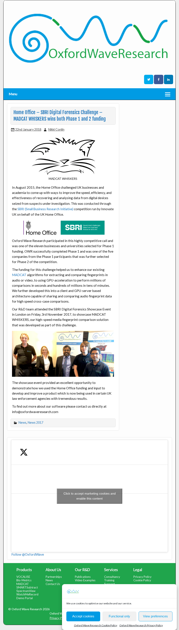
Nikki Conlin (56, 129)
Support (109, 584)
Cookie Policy (142, 580)
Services (111, 569)
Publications (83, 576)
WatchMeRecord (27, 594)
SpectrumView (25, 591)
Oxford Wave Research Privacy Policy (141, 625)
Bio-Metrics (23, 580)
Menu (13, 94)
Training (109, 580)
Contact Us (53, 584)
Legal (137, 569)
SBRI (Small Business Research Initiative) (45, 209)
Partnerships (54, 576)
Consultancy (112, 576)
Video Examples (85, 580)
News (22, 422)
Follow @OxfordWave (27, 554)
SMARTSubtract (27, 587)
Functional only (119, 616)
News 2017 (35, 422)
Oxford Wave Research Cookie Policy (95, 625)
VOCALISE (23, 576)
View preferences (155, 616)
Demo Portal (24, 598)
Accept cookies (83, 616)
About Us (53, 569)
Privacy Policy (142, 576)
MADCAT (19, 275)
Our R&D (82, 569)
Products (24, 569)
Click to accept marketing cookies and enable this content (90, 496)
